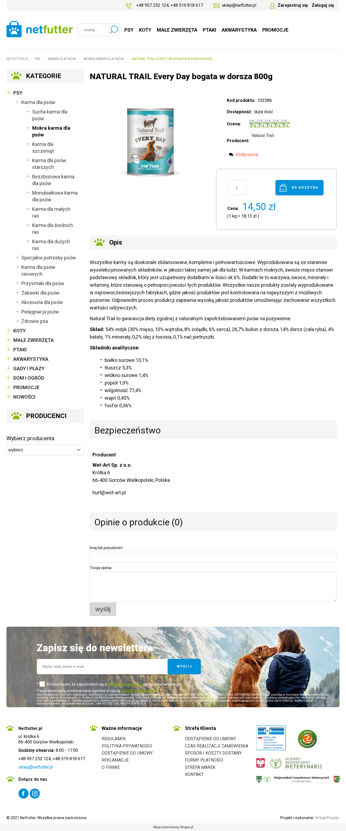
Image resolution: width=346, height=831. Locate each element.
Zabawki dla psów (40, 293)
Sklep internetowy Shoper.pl (173, 827)
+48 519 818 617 (187, 5)
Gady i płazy (29, 368)
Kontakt (194, 774)
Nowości (24, 397)
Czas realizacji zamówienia (216, 746)
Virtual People (327, 818)
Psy (17, 93)
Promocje (26, 387)
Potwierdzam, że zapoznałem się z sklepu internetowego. (114, 684)
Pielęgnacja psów (40, 312)
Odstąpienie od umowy (127, 753)
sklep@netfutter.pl (239, 5)
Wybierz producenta (30, 438)
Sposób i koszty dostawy (213, 753)
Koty (19, 330)
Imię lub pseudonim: (107, 548)
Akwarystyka (30, 359)
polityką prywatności (125, 684)
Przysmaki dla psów (42, 283)
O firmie (111, 767)
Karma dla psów (38, 102)
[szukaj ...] (113, 30)
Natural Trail (263, 135)
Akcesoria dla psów (42, 302)
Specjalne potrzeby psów (48, 258)
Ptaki (20, 349)
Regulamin (113, 738)
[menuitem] (129, 30)
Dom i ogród (28, 378)
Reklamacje (115, 760)
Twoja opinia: (101, 568)
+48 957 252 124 (152, 5)
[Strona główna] (39, 29)
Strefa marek (200, 767)
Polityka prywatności (127, 746)
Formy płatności (204, 760)
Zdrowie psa (34, 321)
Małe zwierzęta (33, 340)
